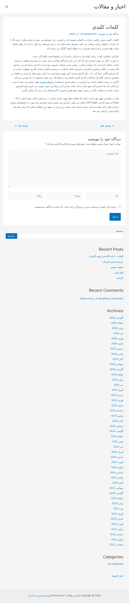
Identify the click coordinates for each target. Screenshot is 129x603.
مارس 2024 (117, 457)
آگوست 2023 (116, 493)
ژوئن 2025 (117, 379)
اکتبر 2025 (118, 359)
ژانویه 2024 (117, 467)
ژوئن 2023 (117, 503)
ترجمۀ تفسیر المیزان (113, 261)
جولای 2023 (117, 498)
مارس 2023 (117, 518)
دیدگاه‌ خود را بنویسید (108, 34)
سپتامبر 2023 (116, 488)
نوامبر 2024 (117, 415)
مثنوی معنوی (117, 267)
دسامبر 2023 (116, 472)
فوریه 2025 (117, 400)
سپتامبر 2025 (116, 364)
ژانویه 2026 (117, 343)
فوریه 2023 (117, 524)
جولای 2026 (117, 323)
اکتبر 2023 (117, 482)
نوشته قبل (107, 125)
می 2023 (118, 508)
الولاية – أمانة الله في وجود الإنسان (106, 256)
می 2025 (118, 385)
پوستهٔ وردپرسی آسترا (40, 595)
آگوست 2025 (116, 369)
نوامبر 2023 (117, 477)
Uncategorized (88, 34)
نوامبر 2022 (117, 539)
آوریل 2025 (117, 390)
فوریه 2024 (117, 462)
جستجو (119, 231)
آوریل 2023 (117, 513)
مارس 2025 (117, 395)
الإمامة (120, 278)
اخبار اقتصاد (117, 576)
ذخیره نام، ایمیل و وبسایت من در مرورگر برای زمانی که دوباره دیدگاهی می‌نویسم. (75, 206)
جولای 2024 (117, 436)
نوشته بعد (21, 125)
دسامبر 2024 (116, 410)
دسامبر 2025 (116, 348)
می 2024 (118, 446)
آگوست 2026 (116, 317)
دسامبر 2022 (116, 534)
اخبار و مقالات (110, 6)
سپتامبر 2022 (116, 544)
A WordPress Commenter (109, 298)
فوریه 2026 (117, 338)
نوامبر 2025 (117, 354)
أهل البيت (118, 272)
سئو (101, 98)
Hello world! (86, 298)
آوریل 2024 (117, 452)
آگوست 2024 (116, 431)
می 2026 (118, 333)
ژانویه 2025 (117, 405)
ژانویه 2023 (117, 529)
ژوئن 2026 (117, 328)
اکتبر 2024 (117, 421)
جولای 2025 (117, 374)
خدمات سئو (47, 82)
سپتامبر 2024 (116, 426)
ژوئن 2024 (117, 441)
